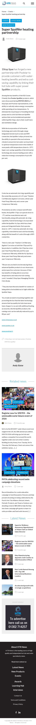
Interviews (26, 468)
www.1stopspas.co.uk (9, 320)
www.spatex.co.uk (8, 325)
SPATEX (7, 342)
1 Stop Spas (8, 339)
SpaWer (12, 342)
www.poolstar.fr (7, 331)
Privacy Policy (18, 704)
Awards (16, 468)
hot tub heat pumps (19, 339)
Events (10, 11)
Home (4, 11)
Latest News (16, 20)
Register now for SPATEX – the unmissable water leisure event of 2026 (17, 416)
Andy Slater (10, 39)
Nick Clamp (8, 423)
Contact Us (18, 696)
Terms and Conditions (18, 700)
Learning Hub (22, 472)
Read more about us (19, 662)
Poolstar (28, 339)
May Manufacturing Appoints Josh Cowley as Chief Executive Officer (24, 557)
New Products (8, 25)
